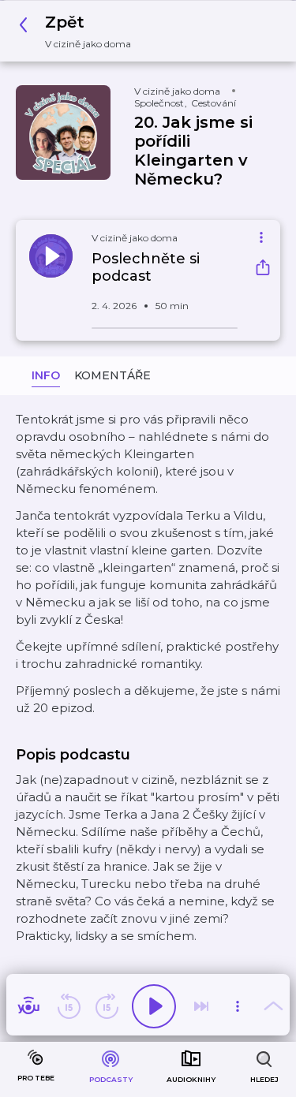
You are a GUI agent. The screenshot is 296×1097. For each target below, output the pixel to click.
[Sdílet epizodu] (263, 269)
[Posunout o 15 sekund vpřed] (107, 1006)
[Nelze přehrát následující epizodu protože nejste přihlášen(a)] (201, 1006)
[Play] (154, 1006)
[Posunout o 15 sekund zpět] (69, 1006)
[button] (79, 31)
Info (46, 375)
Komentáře (112, 375)
